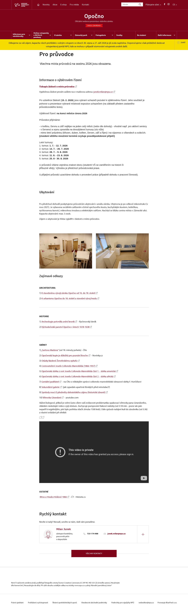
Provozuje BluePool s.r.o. (167, 602)
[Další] (145, 251)
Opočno (94, 16)
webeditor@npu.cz (146, 602)
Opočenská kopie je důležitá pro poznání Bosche (65, 355)
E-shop (63, 4)
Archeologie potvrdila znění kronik (58, 321)
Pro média (74, 4)
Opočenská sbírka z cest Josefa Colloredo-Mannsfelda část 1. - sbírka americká (79, 371)
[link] (40, 100)
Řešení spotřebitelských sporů (65, 602)
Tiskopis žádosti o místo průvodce (56, 86)
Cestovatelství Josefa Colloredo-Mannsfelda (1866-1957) (68, 365)
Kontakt (85, 4)
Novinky (46, 4)
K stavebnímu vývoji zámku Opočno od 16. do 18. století (68, 293)
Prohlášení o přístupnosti (38, 602)
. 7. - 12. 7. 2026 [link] (59, 145)
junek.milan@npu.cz (103, 91)
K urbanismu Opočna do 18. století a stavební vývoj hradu (69, 298)
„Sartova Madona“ (50, 350)
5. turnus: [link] (44, 158)
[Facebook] (164, 4)
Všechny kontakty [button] (94, 553)
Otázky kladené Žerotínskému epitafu (59, 360)
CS (174, 4)
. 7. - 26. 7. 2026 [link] (60, 149)
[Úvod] (38, 4)
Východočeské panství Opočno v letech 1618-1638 (65, 326)
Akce (55, 4)
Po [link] (40, 100)
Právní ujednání (17, 602)
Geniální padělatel (50, 381)
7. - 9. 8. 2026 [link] (60, 152)
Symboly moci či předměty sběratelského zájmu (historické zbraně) (73, 392)
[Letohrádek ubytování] (65, 251)
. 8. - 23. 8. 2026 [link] (60, 155)
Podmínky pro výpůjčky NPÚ (123, 602)
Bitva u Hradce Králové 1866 (53, 496)
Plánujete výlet (153, 4)
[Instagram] (168, 4)
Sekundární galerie (50, 387)
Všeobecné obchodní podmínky (94, 602)
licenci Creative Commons (69, 582)
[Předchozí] (43, 251)
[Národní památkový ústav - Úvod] (22, 5)
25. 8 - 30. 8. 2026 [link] (58, 158)
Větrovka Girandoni (52, 397)
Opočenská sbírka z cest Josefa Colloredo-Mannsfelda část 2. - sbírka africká (77, 376)
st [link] (140, 100)
